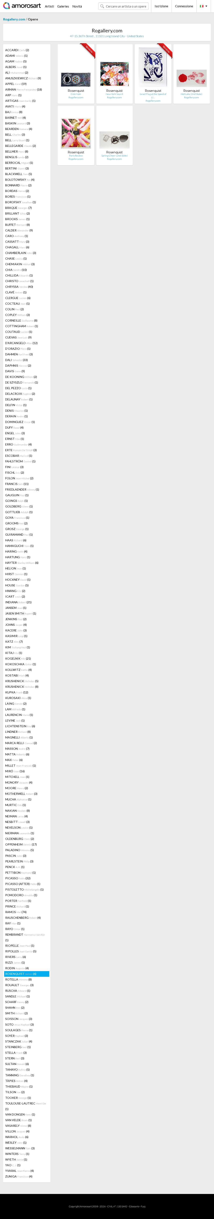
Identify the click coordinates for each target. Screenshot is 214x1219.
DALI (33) (16, 360)
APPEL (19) (16, 84)
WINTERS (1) (17, 1154)
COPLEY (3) (17, 315)
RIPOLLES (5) (20, 951)
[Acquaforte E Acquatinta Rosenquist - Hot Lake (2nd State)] (192, 68)
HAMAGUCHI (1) (19, 546)
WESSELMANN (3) (20, 1148)
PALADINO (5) (19, 850)
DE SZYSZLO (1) (21, 382)
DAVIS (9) (15, 371)
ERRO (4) (18, 444)
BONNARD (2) (18, 185)
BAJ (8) (13, 112)
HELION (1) (15, 568)
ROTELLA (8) (18, 979)
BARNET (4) (15, 117)
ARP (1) (13, 95)
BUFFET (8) (17, 224)
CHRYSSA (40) (19, 286)
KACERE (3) (16, 630)
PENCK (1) (14, 867)
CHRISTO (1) (19, 281)
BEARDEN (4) (18, 129)
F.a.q (143, 1206)
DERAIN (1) (16, 416)
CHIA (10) (16, 269)
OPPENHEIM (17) (21, 844)
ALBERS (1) (16, 67)
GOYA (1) (17, 517)
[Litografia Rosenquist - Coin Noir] (76, 68)
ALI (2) (16, 72)
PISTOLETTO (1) (24, 889)
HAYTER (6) (21, 562)
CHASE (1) (16, 258)
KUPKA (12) (16, 692)
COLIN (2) (14, 309)
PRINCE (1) (17, 906)
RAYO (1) (14, 929)
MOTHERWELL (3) (21, 793)
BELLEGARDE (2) (20, 146)
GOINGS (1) (16, 500)
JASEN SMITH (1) (20, 613)
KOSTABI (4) (17, 675)
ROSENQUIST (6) (20, 973)
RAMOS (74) (16, 912)
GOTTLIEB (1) (19, 512)
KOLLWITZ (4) (18, 669)
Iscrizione (161, 6)
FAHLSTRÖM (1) (20, 461)
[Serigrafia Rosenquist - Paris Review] (76, 129)
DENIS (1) (16, 410)
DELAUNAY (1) (19, 399)
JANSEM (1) (15, 608)
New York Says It (114, 94)
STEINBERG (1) (18, 1047)
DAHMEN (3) (19, 354)
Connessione (184, 6)
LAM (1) (15, 709)
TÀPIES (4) (16, 1081)
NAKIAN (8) (17, 810)
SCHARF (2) (16, 1002)
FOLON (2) (19, 478)
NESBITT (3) (17, 822)
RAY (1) (12, 923)
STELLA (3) (16, 1052)
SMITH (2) (16, 1013)
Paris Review (76, 155)
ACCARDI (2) (17, 50)
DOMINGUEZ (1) (20, 422)
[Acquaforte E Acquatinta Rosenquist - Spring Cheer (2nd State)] (114, 129)
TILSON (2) (15, 1092)
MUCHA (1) (18, 799)
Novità (77, 6)
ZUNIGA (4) (18, 1176)
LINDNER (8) (18, 731)
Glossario (134, 1206)
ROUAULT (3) (19, 985)
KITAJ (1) (13, 653)
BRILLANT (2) (17, 213)
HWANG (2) (15, 591)
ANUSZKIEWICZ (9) (23, 78)
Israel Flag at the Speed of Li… (153, 95)
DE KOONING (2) (21, 377)
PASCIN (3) (15, 855)
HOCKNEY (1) (18, 579)
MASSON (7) (17, 748)
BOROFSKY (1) (20, 202)
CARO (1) (16, 236)
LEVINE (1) (15, 720)
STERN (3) (14, 1058)
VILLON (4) (17, 1131)
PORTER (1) (18, 900)
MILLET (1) (20, 765)
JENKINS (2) (16, 619)
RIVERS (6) (15, 957)
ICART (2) (15, 596)
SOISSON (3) (18, 1019)
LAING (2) (16, 703)
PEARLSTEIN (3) (19, 861)
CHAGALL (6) (17, 247)
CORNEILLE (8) (21, 320)
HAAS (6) (15, 540)
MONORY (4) (18, 782)
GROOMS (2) (16, 523)
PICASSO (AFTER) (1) (22, 884)
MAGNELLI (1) (19, 737)
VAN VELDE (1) (18, 1120)
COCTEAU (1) (17, 303)
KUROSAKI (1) (18, 698)
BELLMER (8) (16, 151)
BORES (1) (18, 196)
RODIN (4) (17, 968)
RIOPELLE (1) (19, 945)
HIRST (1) (16, 574)
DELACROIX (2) (20, 393)
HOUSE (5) (17, 585)
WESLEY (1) (16, 1142)
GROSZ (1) (17, 529)
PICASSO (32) (18, 878)
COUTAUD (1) (18, 331)
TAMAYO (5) (17, 1069)
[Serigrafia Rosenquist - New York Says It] (114, 68)
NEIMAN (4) (16, 816)
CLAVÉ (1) (16, 292)
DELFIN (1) (16, 405)
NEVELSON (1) (19, 827)
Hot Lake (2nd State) (191, 94)
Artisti (49, 6)
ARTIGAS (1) (20, 100)
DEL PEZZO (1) (18, 388)
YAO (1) (12, 1165)
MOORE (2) (16, 788)
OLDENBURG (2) (19, 838)
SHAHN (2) (14, 1007)
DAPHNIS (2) (18, 365)
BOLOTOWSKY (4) (19, 179)
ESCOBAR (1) (18, 455)
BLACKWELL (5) (18, 174)
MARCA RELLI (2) (21, 743)
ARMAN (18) (23, 89)
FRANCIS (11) (17, 484)
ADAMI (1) (16, 55)
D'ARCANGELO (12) (21, 343)
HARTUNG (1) (17, 557)
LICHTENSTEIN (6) (20, 726)
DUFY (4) (14, 427)
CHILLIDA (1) (19, 275)
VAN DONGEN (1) (20, 1114)
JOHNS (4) (16, 624)
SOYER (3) (16, 1035)
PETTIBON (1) (20, 872)
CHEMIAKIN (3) (20, 264)
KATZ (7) (14, 641)
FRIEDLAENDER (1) (22, 489)
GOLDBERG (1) (19, 506)
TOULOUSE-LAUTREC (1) (25, 1106)
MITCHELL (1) (17, 777)
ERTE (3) (21, 450)
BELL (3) (15, 134)
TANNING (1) (19, 1075)
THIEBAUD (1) (19, 1086)
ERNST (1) (14, 438)
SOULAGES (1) (18, 1030)
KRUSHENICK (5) (21, 681)
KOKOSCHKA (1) (20, 664)
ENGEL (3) (15, 433)
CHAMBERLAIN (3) (20, 253)
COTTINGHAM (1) (21, 326)
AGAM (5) (16, 61)
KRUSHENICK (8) (21, 686)
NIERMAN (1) (19, 833)
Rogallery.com (14, 19)
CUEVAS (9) (18, 337)
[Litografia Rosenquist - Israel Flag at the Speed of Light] (153, 68)
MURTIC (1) (15, 805)
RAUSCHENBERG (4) (23, 917)
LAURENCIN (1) (19, 715)
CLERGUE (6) (18, 298)
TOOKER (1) (18, 1097)
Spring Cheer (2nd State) (114, 155)
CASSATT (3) (17, 241)
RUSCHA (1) (17, 990)
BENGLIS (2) (16, 157)
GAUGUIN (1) (17, 495)
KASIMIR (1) (16, 636)
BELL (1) (17, 140)
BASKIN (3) (17, 123)
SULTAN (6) (17, 1064)
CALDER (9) (19, 230)
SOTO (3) (19, 1024)
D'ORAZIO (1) (18, 348)
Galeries (63, 6)
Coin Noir (76, 94)
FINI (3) (14, 467)
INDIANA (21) (18, 602)
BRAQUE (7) (18, 207)
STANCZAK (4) (18, 1041)
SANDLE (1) (17, 996)
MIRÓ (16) (15, 771)
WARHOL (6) (16, 1137)
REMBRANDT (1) (25, 937)
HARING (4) (16, 551)
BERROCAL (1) (19, 162)
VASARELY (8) (18, 1125)
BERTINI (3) (17, 168)
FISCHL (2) (14, 472)
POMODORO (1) (21, 895)
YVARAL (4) (19, 1170)
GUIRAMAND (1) (19, 534)
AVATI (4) (15, 106)
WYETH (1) (16, 1159)
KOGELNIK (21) (18, 658)
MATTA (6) (17, 754)
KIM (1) (17, 647)
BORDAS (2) (17, 191)
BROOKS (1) (17, 219)
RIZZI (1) (15, 962)
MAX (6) (14, 760)
